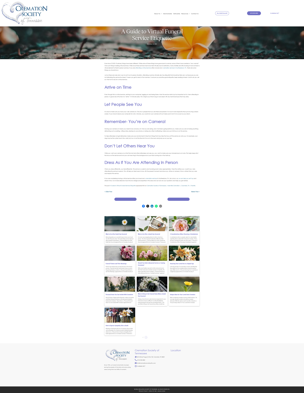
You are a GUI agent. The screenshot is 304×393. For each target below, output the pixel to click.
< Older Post (108, 192)
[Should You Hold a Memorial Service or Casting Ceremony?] (152, 253)
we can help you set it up (185, 178)
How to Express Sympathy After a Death (117, 325)
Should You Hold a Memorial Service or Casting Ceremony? (151, 264)
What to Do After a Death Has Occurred (149, 234)
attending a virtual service (143, 68)
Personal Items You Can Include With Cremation (119, 294)
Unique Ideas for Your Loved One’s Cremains (182, 294)
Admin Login (161, 391)
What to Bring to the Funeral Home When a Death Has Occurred (152, 295)
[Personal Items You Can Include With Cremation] (119, 284)
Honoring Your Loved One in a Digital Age (182, 263)
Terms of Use (152, 391)
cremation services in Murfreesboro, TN (174, 68)
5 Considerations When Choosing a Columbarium (184, 234)
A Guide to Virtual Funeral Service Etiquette (123, 185)
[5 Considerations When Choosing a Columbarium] (184, 223)
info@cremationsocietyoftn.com (146, 363)
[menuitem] (158, 13)
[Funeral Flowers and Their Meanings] (119, 253)
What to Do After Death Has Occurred (116, 234)
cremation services (151, 178)
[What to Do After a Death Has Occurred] (152, 223)
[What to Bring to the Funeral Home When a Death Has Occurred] (152, 284)
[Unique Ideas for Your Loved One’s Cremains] (184, 284)
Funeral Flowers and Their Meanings (116, 263)
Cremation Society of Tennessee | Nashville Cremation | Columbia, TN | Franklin (171, 185)
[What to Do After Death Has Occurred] (119, 223)
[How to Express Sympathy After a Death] (119, 315)
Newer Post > (195, 192)
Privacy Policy (143, 391)
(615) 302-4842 (141, 360)
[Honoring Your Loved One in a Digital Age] (184, 253)
